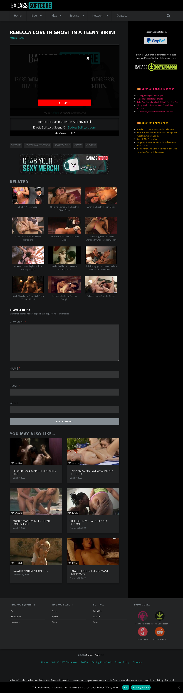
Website (15, 403)
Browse (74, 15)
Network (97, 15)
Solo (12, 611)
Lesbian (96, 616)
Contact (122, 15)
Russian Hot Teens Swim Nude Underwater (156, 129)
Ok (125, 687)
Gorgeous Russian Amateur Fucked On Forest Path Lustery (157, 143)
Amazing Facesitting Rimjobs (150, 99)
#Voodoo (91, 145)
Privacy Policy (122, 662)
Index (53, 15)
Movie (54, 622)
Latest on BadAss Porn (154, 123)
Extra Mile (97, 611)
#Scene (77, 145)
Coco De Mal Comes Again (148, 139)
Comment (18, 322)
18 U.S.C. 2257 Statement (64, 662)
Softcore (16, 145)
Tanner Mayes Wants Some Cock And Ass (155, 111)
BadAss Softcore (95, 655)
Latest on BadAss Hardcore (157, 89)
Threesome (16, 616)
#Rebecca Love (62, 145)
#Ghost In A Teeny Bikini (37, 145)
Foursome (15, 622)
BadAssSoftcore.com (82, 127)
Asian (95, 622)
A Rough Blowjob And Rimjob (150, 95)
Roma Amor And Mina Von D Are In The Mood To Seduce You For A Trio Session (157, 150)
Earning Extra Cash (102, 662)
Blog (34, 15)
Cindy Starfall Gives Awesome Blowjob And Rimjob (155, 106)
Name (15, 368)
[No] (178, 687)
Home (18, 15)
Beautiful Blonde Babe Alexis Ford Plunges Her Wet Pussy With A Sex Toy (157, 134)
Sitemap (137, 662)
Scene (54, 611)
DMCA (84, 662)
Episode (55, 616)
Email (15, 386)
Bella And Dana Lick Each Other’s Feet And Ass (157, 102)
